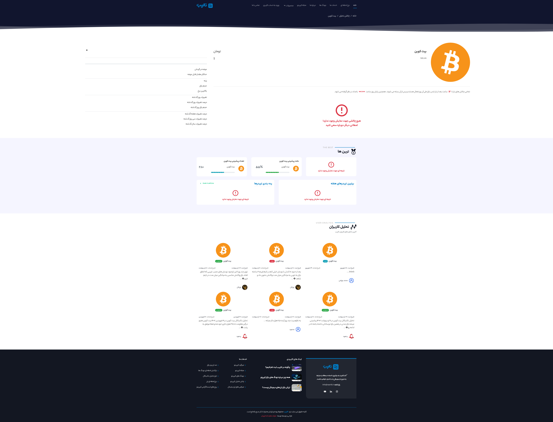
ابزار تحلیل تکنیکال (210, 376)
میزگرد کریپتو (239, 365)
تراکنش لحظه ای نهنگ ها (207, 371)
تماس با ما (256, 5)
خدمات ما (333, 5)
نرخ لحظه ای (345, 5)
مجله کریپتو (301, 5)
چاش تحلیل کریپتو (237, 382)
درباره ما (313, 5)
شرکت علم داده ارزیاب (268, 416)
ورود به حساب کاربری (271, 5)
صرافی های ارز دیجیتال (236, 387)
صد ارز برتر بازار (212, 365)
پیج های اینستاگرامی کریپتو (207, 387)
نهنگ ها (322, 5)
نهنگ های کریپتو (237, 376)
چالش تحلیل (344, 16)
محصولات (289, 5)
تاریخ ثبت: (347, 268)
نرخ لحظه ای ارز (212, 382)
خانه (354, 5)
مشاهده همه (208, 183)
